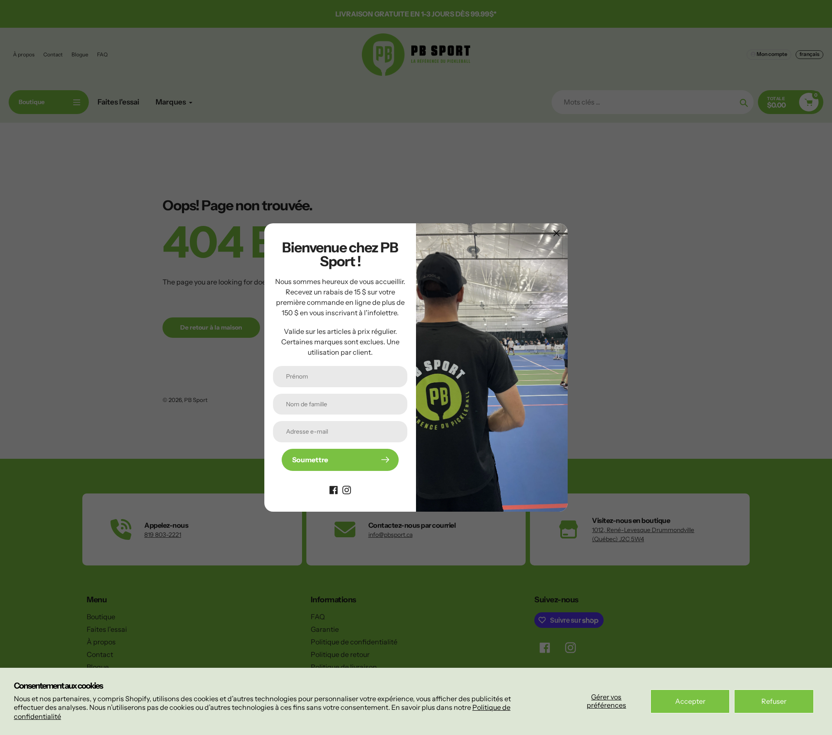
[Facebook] (333, 489)
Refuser (773, 701)
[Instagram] (346, 489)
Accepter (690, 701)
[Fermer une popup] (556, 233)
